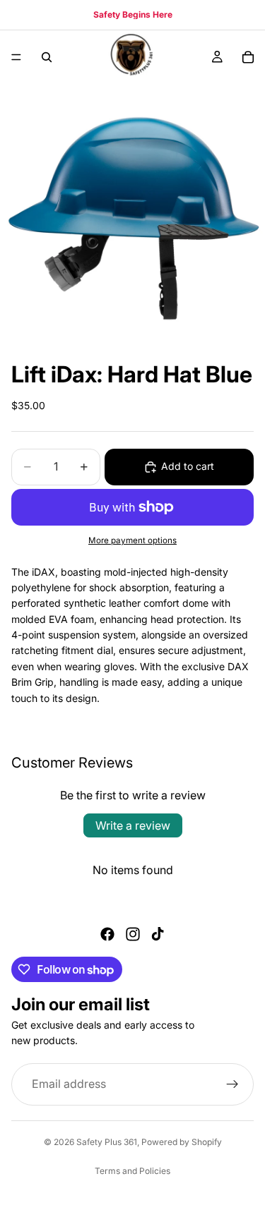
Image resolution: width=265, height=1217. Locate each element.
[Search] (46, 57)
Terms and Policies (132, 1170)
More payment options (132, 540)
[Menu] (16, 57)
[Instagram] (132, 934)
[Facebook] (107, 934)
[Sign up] (232, 1084)
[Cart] (248, 57)
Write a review (132, 825)
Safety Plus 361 (106, 1142)
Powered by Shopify (181, 1142)
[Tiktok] (157, 934)
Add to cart (187, 466)
